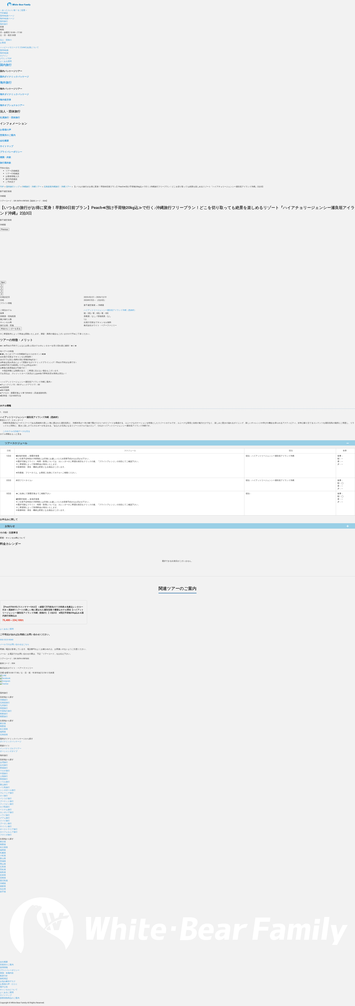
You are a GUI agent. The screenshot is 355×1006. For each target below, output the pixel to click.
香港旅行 (4, 767)
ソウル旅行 (5, 781)
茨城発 (3, 861)
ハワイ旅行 (5, 815)
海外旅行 (4, 24)
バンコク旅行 (6, 798)
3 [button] (1, 291)
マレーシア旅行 (7, 792)
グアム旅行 (5, 817)
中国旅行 (4, 773)
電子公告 (4, 986)
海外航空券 (5, 99)
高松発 (3, 869)
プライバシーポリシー (11, 151)
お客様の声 (5, 129)
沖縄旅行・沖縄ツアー (31, 186)
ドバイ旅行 (5, 820)
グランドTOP (6, 58)
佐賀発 (3, 875)
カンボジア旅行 (7, 812)
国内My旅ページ (7, 15)
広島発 (3, 866)
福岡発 (3, 731)
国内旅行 (4, 21)
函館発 (3, 886)
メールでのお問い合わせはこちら (14, 644)
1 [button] (1, 285)
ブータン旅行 (6, 823)
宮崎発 (3, 877)
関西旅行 (4, 716)
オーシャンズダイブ (8, 751)
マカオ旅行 (5, 770)
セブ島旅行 (5, 806)
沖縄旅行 (4, 699)
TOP (2, 186)
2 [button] (1, 288)
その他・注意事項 (9, 532)
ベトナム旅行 (6, 809)
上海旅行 (4, 776)
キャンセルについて (8, 989)
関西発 (3, 726)
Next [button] (3, 282)
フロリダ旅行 (6, 834)
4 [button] (1, 294)
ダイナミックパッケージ (10, 741)
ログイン (4, 55)
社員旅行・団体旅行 (10, 117)
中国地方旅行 (6, 711)
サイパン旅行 (6, 826)
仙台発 (3, 888)
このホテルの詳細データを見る (16, 431)
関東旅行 (4, 713)
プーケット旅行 (7, 801)
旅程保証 (4, 978)
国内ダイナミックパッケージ (14, 76)
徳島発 (3, 872)
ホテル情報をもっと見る (10, 434)
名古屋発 (4, 729)
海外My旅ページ (7, 18)
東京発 (3, 723)
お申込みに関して (9, 519)
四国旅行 (4, 708)
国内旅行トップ (13, 186)
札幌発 (3, 852)
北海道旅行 (5, 702)
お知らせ (10, 526)
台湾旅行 (4, 762)
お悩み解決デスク (8, 981)
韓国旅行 (4, 779)
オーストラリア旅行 (8, 829)
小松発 (3, 855)
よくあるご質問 (7, 629)
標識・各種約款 (7, 973)
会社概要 (4, 140)
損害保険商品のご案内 (9, 998)
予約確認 (4, 13)
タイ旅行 (4, 795)
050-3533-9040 (6, 639)
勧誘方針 (4, 975)
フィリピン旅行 (7, 804)
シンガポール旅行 (8, 790)
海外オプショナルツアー (12, 105)
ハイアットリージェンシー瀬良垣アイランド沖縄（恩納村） (110, 310)
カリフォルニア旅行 (8, 832)
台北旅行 (4, 765)
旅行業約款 (5, 162)
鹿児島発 (4, 880)
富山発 (3, 858)
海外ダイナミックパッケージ (14, 94)
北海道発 (4, 734)
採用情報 (4, 967)
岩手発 (3, 891)
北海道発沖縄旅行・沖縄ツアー (57, 186)
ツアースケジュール (16, 443)
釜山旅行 (4, 784)
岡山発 (3, 863)
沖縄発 (3, 883)
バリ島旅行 (5, 787)
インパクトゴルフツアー (10, 748)
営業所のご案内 (8, 135)
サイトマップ (6, 146)
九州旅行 (4, 705)
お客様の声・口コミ (8, 984)
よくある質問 (6, 61)
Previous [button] (4, 229)
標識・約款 (5, 157)
